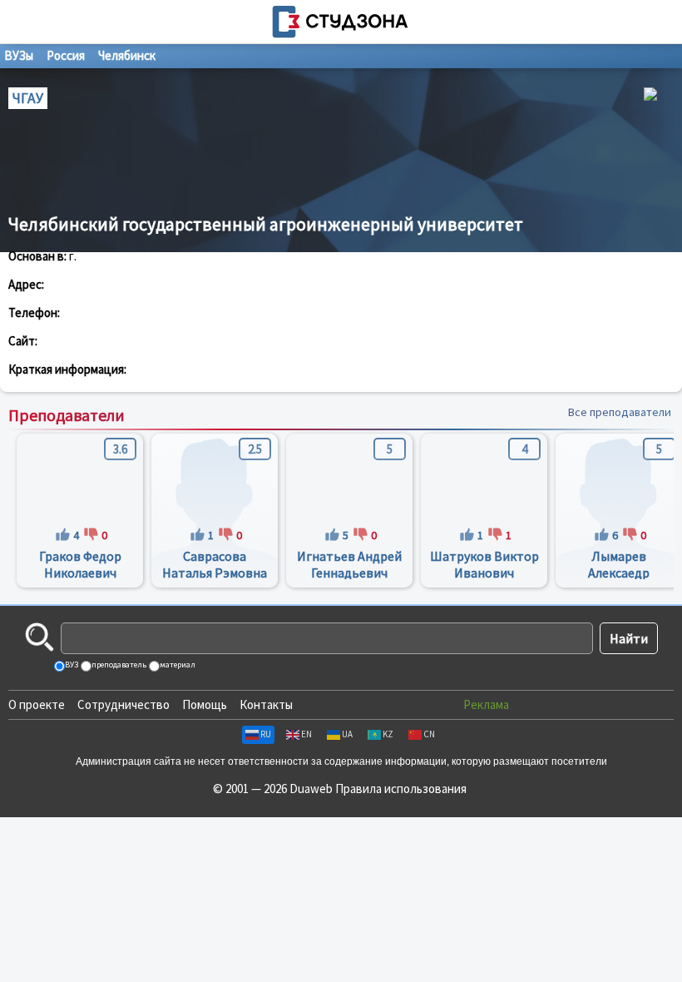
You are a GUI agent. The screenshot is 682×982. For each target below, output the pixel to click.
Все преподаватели (619, 411)
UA (347, 734)
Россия (66, 55)
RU (265, 734)
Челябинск (127, 55)
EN (306, 734)
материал (176, 664)
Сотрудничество (123, 704)
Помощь (204, 704)
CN (429, 734)
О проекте (36, 704)
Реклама (486, 704)
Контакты (266, 704)
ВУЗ (70, 664)
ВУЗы (18, 55)
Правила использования (401, 788)
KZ (388, 734)
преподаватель (118, 664)
